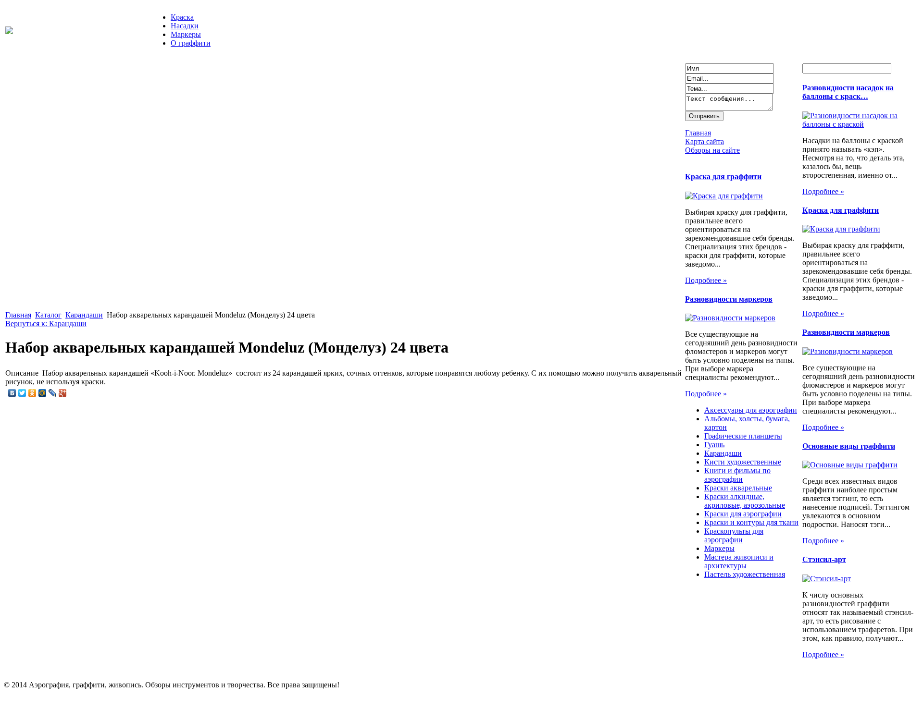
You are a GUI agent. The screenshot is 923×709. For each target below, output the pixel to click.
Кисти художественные (742, 462)
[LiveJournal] (53, 393)
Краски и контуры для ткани (751, 522)
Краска (182, 17)
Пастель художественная (744, 574)
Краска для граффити (723, 176)
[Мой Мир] (42, 393)
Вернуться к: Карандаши (46, 323)
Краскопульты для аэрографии (733, 535)
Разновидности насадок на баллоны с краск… (848, 92)
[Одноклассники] (32, 393)
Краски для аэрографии (743, 514)
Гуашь (714, 444)
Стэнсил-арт (824, 559)
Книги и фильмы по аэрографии (737, 474)
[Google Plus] (63, 393)
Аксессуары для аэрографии (750, 410)
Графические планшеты (743, 436)
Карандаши (84, 315)
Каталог (48, 315)
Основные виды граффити (848, 446)
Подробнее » (706, 280)
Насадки (185, 26)
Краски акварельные (738, 488)
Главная (18, 315)
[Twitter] (22, 393)
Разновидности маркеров (729, 299)
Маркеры (186, 34)
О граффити (191, 43)
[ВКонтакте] (12, 393)
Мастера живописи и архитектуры (738, 561)
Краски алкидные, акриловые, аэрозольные (744, 500)
